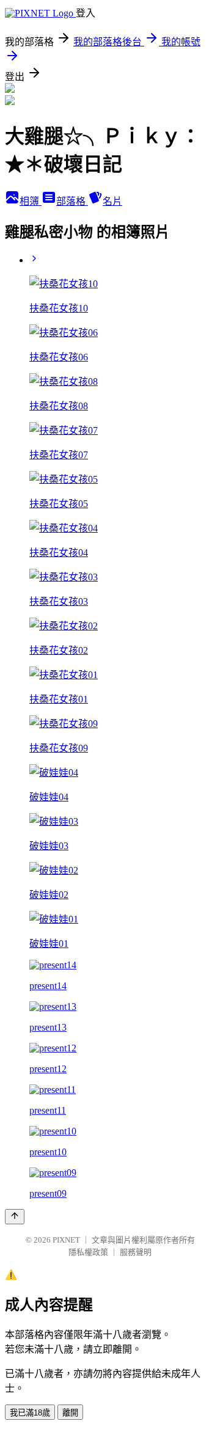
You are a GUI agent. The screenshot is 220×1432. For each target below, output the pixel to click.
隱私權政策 (88, 1252)
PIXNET (66, 1239)
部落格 (72, 201)
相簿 (31, 201)
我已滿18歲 (30, 1412)
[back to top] (14, 1216)
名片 (112, 201)
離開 (70, 1412)
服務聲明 (136, 1252)
